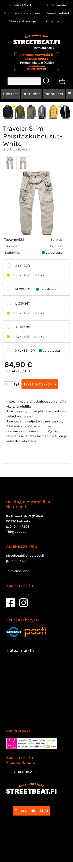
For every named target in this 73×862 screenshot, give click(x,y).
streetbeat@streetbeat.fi (25, 555)
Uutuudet (31, 94)
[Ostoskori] (62, 81)
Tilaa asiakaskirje (22, 21)
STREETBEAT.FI (25, 772)
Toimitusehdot (57, 13)
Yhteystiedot (16, 531)
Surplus (56, 239)
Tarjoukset (53, 94)
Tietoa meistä (20, 650)
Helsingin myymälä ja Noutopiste (28, 504)
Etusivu (8, 149)
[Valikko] (69, 94)
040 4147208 (19, 526)
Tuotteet (10, 94)
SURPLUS (23, 149)
